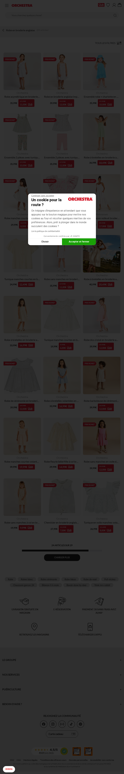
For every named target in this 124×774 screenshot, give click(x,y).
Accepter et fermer (79, 241)
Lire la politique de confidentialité (45, 231)
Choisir (45, 241)
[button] (9, 769)
